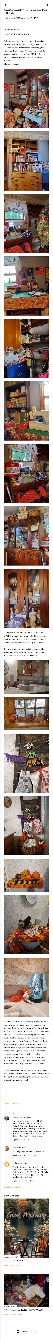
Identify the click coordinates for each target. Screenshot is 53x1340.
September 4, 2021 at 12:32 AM (24, 1181)
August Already (16, 1260)
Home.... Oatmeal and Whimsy (21, 18)
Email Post (15, 1103)
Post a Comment (12, 1187)
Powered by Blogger (29, 1331)
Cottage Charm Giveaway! (23, 1310)
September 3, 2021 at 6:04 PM (24, 1155)
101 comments (16, 1314)
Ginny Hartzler (19, 1117)
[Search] (47, 4)
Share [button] (6, 1103)
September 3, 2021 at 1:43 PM (24, 1140)
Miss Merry (18, 1147)
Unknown (17, 1163)
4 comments (16, 1265)
